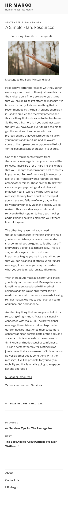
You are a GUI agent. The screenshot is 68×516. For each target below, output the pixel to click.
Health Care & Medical (26, 403)
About (9, 473)
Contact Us (12, 480)
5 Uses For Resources (18, 377)
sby (38, 22)
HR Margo (18, 5)
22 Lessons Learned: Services (23, 385)
